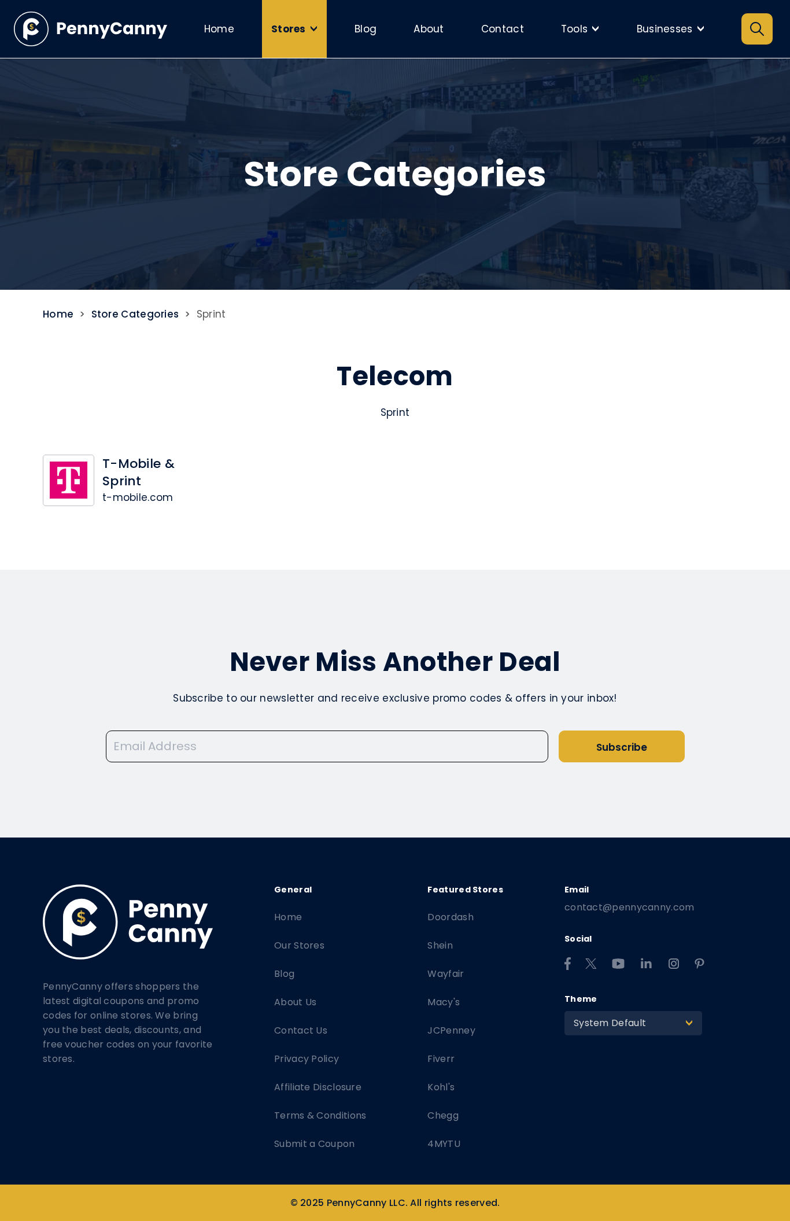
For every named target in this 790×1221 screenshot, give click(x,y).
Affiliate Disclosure (317, 1087)
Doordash (450, 917)
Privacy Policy (306, 1058)
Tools (583, 29)
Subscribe (621, 747)
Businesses (674, 29)
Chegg (443, 1115)
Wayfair (445, 973)
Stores (297, 29)
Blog (365, 29)
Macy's (443, 1002)
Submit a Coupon (314, 1143)
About (429, 29)
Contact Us (300, 1030)
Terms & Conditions (320, 1115)
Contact (502, 29)
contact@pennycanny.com (629, 907)
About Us (295, 1002)
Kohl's (441, 1087)
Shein (440, 945)
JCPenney (451, 1030)
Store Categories (135, 314)
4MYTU (443, 1143)
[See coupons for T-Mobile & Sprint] (68, 480)
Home (219, 29)
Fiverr (441, 1058)
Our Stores (299, 945)
